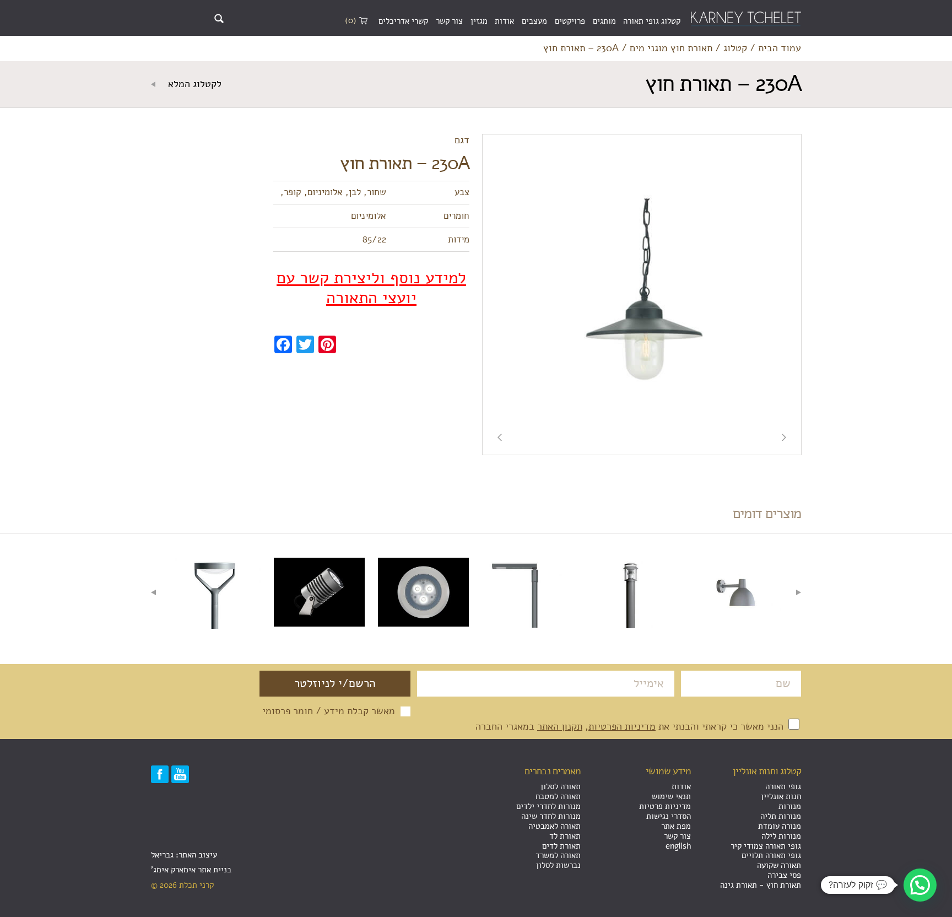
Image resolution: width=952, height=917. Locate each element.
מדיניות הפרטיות (622, 726)
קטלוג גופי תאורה (651, 20)
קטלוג (735, 48)
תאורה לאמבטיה (554, 826)
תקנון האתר (559, 726)
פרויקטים (570, 20)
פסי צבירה (784, 875)
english (678, 845)
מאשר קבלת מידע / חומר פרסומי (328, 711)
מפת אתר (676, 826)
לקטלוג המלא (193, 84)
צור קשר (449, 20)
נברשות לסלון (558, 865)
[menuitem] (651, 21)
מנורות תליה (780, 816)
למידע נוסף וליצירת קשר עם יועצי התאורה (371, 288)
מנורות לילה (781, 836)
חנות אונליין (781, 796)
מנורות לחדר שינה (551, 816)
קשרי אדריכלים (403, 20)
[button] (920, 885)
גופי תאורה (783, 786)
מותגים (604, 20)
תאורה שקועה (779, 865)
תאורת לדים (561, 845)
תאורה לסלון (560, 786)
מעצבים (534, 20)
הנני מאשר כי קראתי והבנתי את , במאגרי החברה (630, 726)
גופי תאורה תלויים (771, 855)
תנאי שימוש (671, 796)
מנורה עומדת (779, 826)
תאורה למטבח (558, 796)
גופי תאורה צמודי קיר (766, 845)
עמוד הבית (779, 48)
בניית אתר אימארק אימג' (191, 869)
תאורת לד (565, 836)
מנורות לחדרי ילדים (548, 806)
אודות (504, 20)
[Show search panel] (219, 18)
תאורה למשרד (558, 855)
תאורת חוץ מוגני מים (671, 48)
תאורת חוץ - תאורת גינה (760, 885)
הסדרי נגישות (668, 816)
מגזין (479, 20)
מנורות (789, 806)
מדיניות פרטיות (665, 806)
